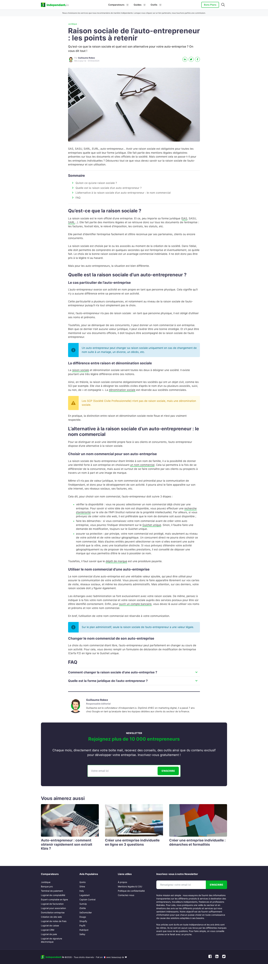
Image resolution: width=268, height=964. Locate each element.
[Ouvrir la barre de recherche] (223, 5)
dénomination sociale (122, 389)
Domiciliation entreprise (53, 912)
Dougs (82, 917)
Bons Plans (210, 4)
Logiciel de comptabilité (53, 895)
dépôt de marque (116, 561)
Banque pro (47, 886)
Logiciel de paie (49, 934)
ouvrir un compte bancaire (135, 604)
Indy (81, 890)
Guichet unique (151, 525)
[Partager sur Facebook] (197, 59)
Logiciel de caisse (50, 925)
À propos (122, 882)
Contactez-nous (126, 895)
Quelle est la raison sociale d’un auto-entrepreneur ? (109, 187)
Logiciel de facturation (52, 904)
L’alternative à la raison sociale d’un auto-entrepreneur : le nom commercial (123, 192)
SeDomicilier (85, 912)
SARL (71, 222)
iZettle (82, 908)
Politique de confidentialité (131, 890)
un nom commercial (142, 464)
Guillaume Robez (97, 699)
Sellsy (82, 934)
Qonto (82, 882)
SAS (184, 218)
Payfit (82, 925)
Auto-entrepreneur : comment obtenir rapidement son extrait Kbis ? (66, 844)
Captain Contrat (87, 899)
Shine (82, 886)
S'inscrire (168, 770)
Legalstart (84, 895)
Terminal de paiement (52, 890)
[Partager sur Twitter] (191, 59)
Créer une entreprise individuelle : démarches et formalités (197, 842)
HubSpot (83, 930)
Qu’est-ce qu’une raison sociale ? (96, 182)
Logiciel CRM (47, 930)
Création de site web (51, 917)
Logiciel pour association (53, 908)
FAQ (78, 197)
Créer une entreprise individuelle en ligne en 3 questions (132, 842)
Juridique (72, 24)
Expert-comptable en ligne (54, 899)
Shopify (83, 921)
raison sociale (80, 370)
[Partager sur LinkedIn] (184, 59)
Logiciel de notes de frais (53, 921)
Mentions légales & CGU (130, 886)
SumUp (83, 904)
